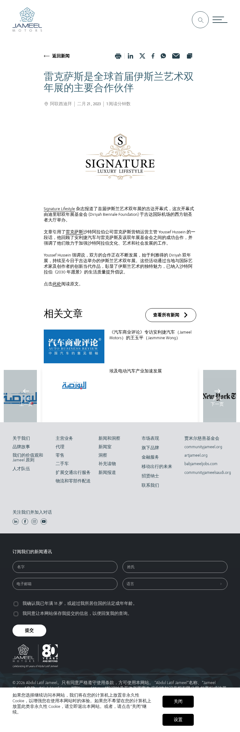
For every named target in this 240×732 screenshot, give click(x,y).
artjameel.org (196, 455)
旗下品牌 (150, 447)
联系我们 (150, 485)
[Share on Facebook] (153, 56)
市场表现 (150, 438)
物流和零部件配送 (73, 481)
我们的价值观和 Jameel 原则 (27, 457)
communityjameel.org (202, 446)
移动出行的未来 (157, 466)
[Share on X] (142, 56)
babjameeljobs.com (201, 463)
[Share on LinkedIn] (130, 56)
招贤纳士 (150, 476)
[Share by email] (175, 56)
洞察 (102, 455)
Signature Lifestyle (59, 208)
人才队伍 (21, 468)
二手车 (62, 463)
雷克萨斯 (74, 232)
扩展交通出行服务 (73, 472)
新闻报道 (107, 472)
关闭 (178, 701)
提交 (29, 630)
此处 (56, 284)
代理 (60, 446)
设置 (178, 719)
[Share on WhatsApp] (163, 56)
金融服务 (150, 457)
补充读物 (107, 463)
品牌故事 (21, 446)
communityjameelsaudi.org (202, 472)
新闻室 (105, 446)
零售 (60, 455)
